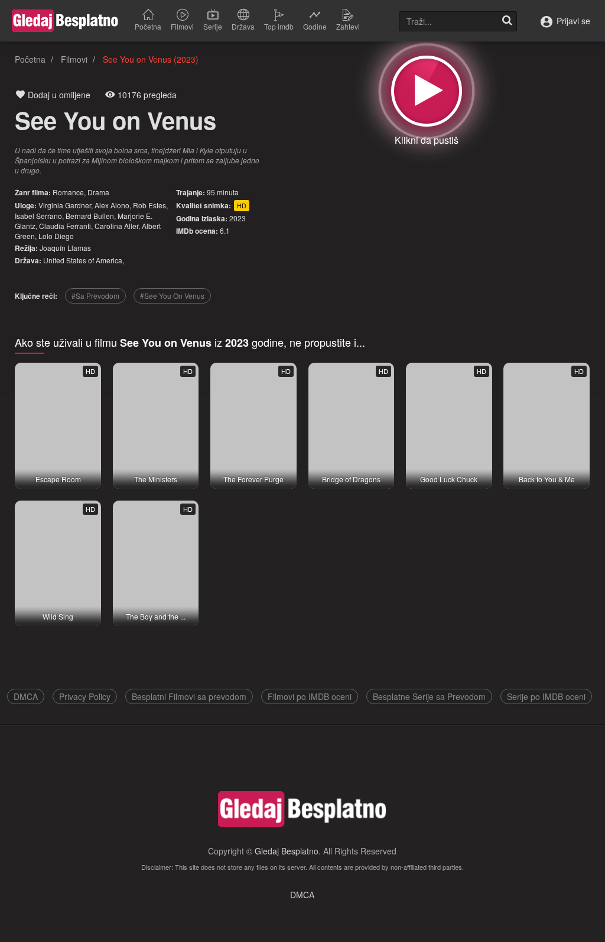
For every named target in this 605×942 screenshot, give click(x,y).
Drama (98, 192)
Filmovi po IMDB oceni (310, 696)
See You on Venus (115, 120)
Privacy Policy (84, 696)
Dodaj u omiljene (57, 95)
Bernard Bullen (90, 216)
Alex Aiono (112, 205)
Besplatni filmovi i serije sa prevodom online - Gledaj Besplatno (65, 20)
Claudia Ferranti (65, 226)
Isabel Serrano (38, 216)
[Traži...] (507, 21)
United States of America (82, 260)
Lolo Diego (56, 236)
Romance (68, 192)
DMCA (26, 696)
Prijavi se (572, 21)
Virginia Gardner (64, 205)
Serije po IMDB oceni (546, 696)
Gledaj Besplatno (286, 851)
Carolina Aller (116, 226)
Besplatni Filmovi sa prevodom (189, 696)
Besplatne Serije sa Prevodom (429, 696)
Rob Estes (149, 205)
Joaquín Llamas (65, 248)
